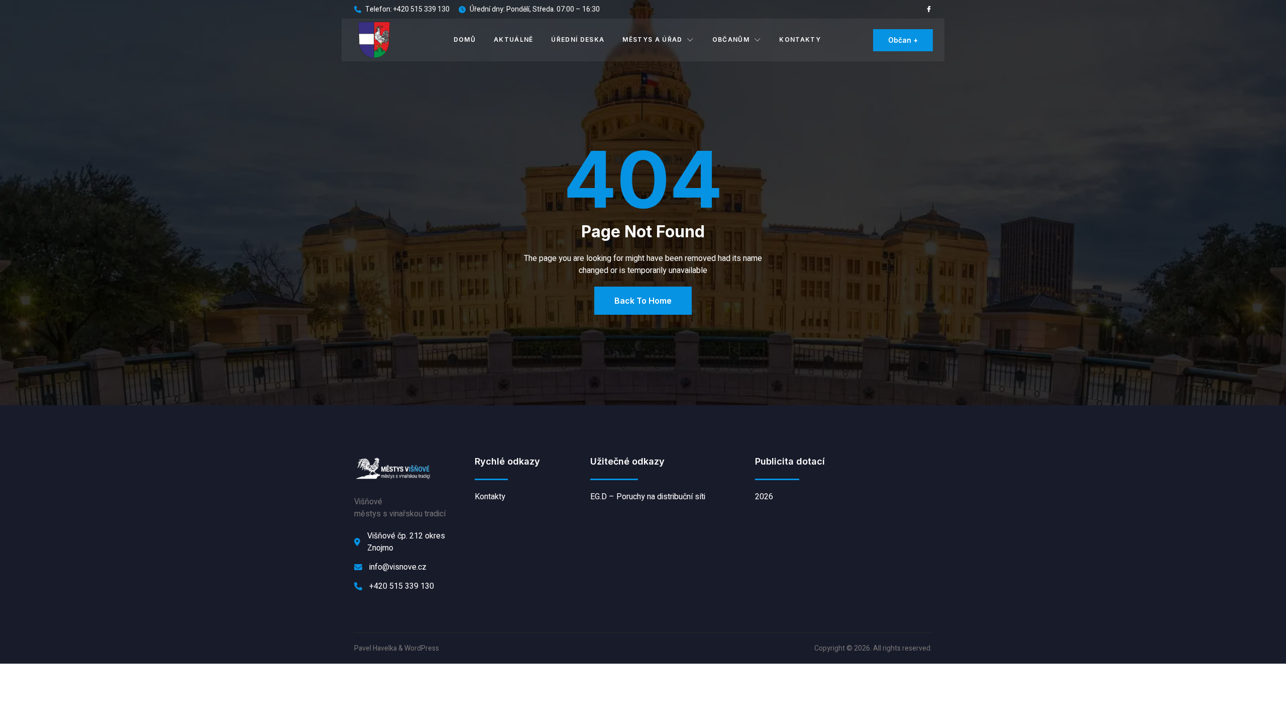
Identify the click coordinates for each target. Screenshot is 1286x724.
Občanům (730, 39)
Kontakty (800, 39)
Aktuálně (513, 39)
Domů (465, 39)
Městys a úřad (652, 39)
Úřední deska (577, 39)
